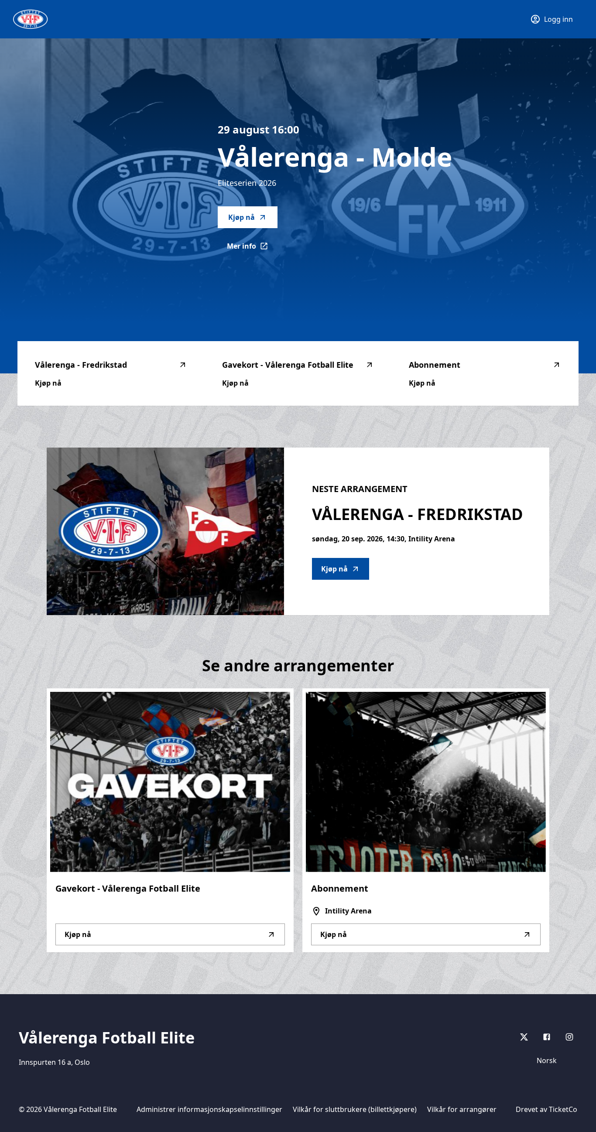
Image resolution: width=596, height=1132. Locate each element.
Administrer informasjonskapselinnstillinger (209, 1109)
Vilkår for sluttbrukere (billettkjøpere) (355, 1109)
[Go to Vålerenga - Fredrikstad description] (165, 531)
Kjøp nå (241, 217)
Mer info (252, 248)
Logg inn (558, 19)
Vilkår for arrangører (462, 1109)
